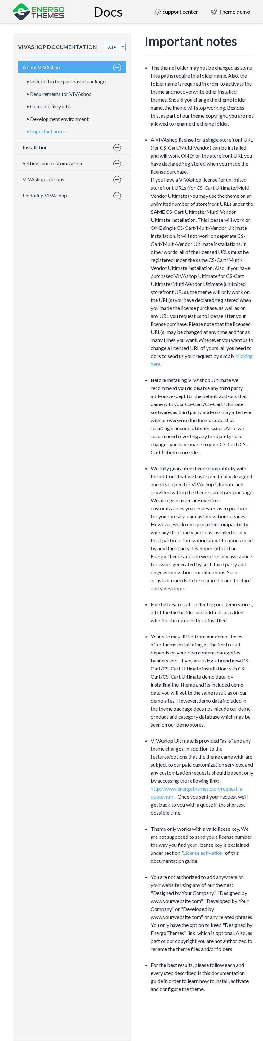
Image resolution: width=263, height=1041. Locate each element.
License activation (202, 853)
